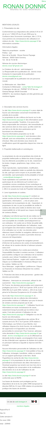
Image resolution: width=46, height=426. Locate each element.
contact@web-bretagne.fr (12, 177)
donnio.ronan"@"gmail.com (12, 66)
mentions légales (23, 406)
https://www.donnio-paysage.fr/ (26, 41)
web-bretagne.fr (21, 402)
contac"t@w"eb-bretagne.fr (32, 87)
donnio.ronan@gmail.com (12, 76)
